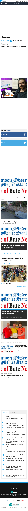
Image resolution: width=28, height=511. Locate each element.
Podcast (16, 3)
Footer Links (15, 485)
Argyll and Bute (4, 195)
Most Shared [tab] (13, 412)
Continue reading (21, 286)
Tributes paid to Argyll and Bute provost (15, 425)
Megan (4, 43)
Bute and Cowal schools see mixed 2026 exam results (13, 246)
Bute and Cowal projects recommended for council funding (12, 376)
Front (8, 195)
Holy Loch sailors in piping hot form (14, 458)
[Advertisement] (14, 21)
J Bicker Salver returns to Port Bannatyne (11, 342)
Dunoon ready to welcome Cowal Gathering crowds (13, 312)
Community (13, 253)
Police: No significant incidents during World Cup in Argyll (21, 347)
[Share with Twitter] (8, 40)
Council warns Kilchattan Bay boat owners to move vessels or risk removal (12, 222)
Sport (10, 3)
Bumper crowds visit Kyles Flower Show (12, 259)
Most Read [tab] (5, 412)
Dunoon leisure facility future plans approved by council (13, 198)
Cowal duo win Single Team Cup (13, 473)
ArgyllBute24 (10, 263)
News (5, 3)
